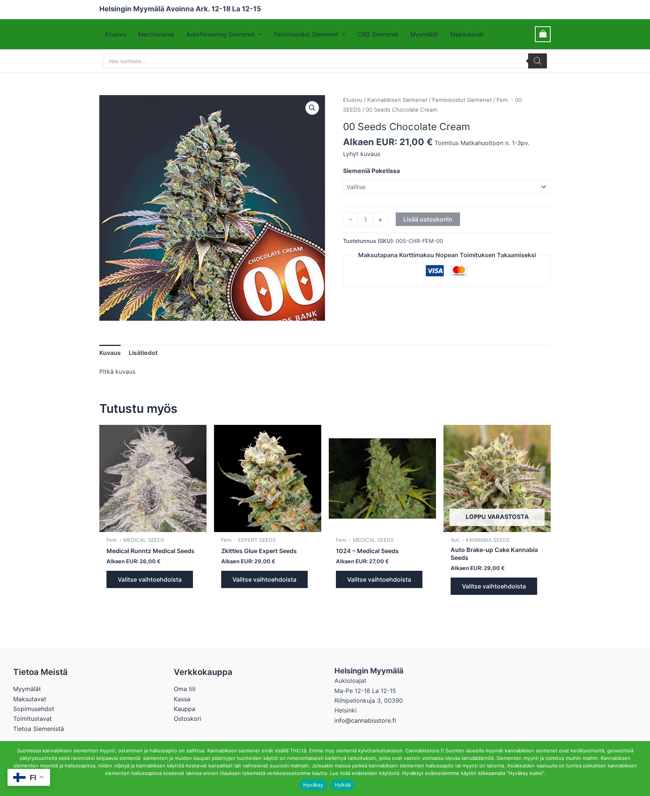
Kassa (182, 699)
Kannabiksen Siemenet (397, 100)
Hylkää (343, 785)
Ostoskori (187, 718)
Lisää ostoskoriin (428, 219)
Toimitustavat (32, 718)
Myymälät (424, 34)
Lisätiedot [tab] (143, 352)
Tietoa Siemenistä (38, 728)
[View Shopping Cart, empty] (543, 34)
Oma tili (185, 689)
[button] (258, 34)
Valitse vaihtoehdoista (150, 579)
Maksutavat (466, 34)
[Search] (537, 60)
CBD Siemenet (377, 34)
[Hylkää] (640, 768)
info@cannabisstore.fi (365, 720)
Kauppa (184, 709)
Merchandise (156, 34)
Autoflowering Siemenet (220, 34)
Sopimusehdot (33, 709)
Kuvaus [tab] (110, 352)
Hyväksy (313, 785)
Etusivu (115, 34)
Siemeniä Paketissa (371, 170)
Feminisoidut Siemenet (306, 34)
